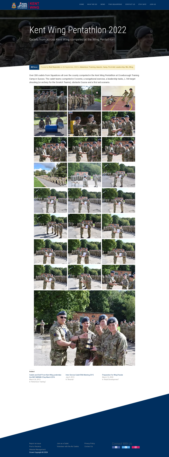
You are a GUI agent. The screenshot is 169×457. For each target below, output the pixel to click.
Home (81, 4)
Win (127, 67)
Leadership (120, 67)
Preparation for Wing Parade (112, 375)
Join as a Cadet (63, 443)
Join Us (153, 4)
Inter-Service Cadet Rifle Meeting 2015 (80, 375)
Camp (105, 67)
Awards (99, 67)
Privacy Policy (89, 443)
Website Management (37, 450)
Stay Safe (142, 4)
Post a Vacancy (35, 446)
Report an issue (35, 443)
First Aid (111, 67)
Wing (131, 67)
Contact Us (130, 4)
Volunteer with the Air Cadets (68, 446)
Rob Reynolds (54, 67)
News (103, 4)
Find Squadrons (115, 4)
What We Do (92, 4)
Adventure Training (88, 67)
